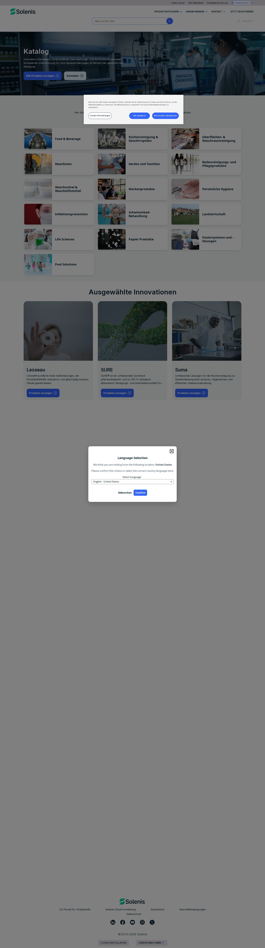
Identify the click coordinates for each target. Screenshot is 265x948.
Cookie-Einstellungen (100, 116)
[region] (133, 109)
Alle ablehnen (139, 116)
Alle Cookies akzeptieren (165, 116)
